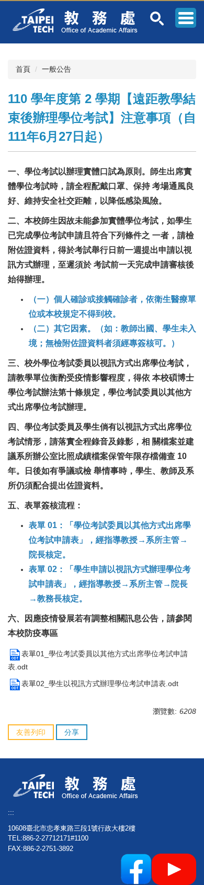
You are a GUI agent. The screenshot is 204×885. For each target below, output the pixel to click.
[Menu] (185, 18)
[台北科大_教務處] (79, 20)
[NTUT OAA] (79, 785)
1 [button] (157, 19)
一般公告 (56, 69)
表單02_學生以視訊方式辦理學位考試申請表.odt (99, 683)
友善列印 (31, 732)
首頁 (23, 69)
